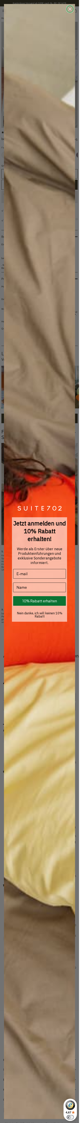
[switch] (70, 1117)
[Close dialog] (69, 9)
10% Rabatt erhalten (39, 601)
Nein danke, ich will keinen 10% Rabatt (39, 614)
